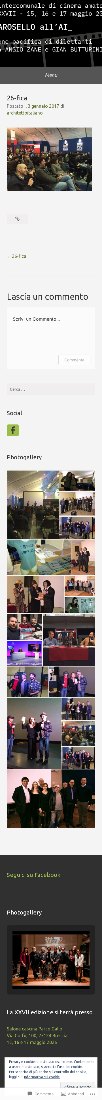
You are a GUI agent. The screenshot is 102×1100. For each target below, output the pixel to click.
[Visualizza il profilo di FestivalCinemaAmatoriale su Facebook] (13, 430)
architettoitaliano (25, 112)
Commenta (74, 359)
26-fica (19, 256)
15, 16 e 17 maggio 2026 (32, 1042)
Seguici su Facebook (33, 875)
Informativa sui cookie (42, 1077)
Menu (51, 75)
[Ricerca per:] (51, 389)
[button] (33, 505)
